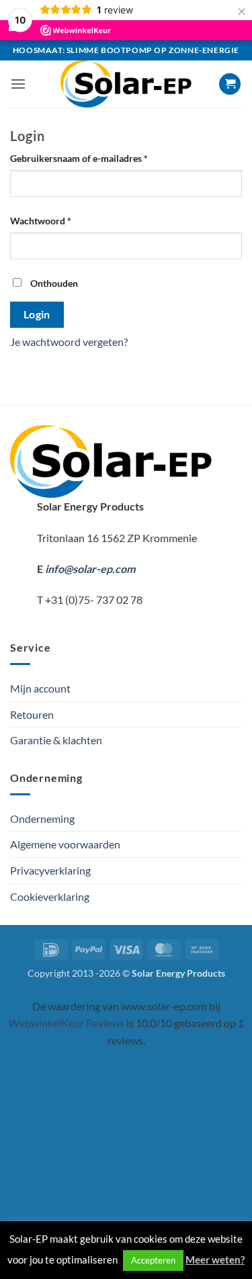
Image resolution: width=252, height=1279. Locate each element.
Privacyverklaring (50, 870)
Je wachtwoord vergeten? (69, 341)
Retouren (32, 714)
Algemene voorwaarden (65, 844)
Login (37, 314)
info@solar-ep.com (90, 568)
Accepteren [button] (153, 1260)
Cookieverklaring (49, 896)
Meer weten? (215, 1259)
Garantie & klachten (56, 740)
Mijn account (40, 688)
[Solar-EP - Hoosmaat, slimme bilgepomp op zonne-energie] (126, 83)
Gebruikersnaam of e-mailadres (93, 158)
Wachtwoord (55, 220)
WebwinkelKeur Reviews (66, 1022)
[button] (18, 83)
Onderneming (42, 818)
